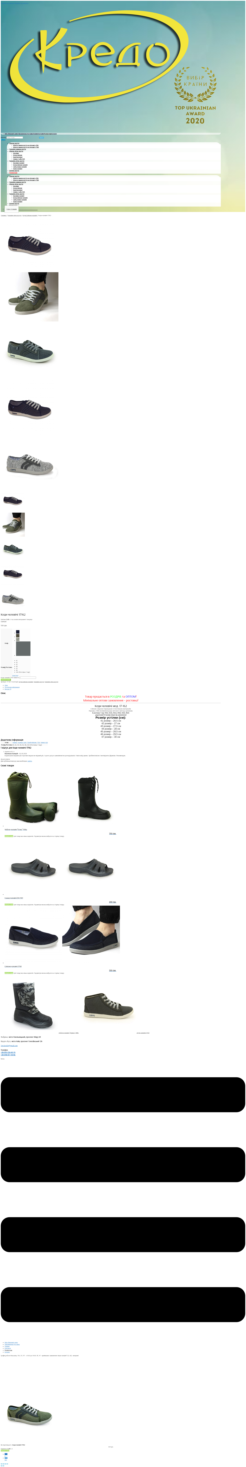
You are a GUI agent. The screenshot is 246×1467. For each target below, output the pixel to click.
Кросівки (16, 153)
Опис (6, 685)
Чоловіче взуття (39, 682)
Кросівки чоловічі (18, 163)
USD (6, 1455)
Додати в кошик (6, 680)
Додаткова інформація (12, 687)
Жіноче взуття (14, 143)
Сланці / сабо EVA (19, 159)
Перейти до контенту (22, 3)
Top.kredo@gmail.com (9, 1045)
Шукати (41, 137)
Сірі (38, 742)
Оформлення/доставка (25, 134)
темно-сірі (44, 742)
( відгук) (3, 621)
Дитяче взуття (14, 171)
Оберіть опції (9, 836)
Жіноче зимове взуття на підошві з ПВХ (26, 147)
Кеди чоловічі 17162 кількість (10, 677)
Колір (6, 643)
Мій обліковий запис (11, 134)
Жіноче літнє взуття (16, 151)
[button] (123, 1199)
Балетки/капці (17, 157)
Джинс (15, 742)
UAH (6, 1459)
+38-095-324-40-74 (8, 1052)
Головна (3, 215)
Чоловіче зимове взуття (17, 149)
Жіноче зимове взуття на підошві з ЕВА (26, 145)
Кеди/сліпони (17, 155)
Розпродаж (48, 134)
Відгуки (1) (8, 689)
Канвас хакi (22, 742)
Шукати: (3, 137)
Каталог (54, 134)
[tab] (113, 685)
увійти (29, 761)
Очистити (15, 675)
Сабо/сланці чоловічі (20, 167)
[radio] (23, 632)
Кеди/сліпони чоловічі (20, 165)
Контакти (41, 134)
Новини (35, 134)
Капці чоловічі (17, 169)
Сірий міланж (31, 742)
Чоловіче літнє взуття (16, 161)
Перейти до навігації (7, 3)
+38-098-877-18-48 (8, 1054)
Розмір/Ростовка (6, 667)
